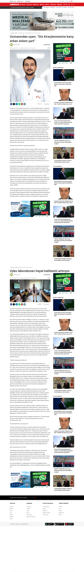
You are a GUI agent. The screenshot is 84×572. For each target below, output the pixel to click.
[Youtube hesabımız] (71, 1)
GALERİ (13, 1)
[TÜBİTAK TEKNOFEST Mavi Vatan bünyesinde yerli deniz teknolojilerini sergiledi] (63, 133)
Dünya (42, 4)
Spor (48, 4)
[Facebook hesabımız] (28, 497)
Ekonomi (30, 4)
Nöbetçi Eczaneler (46, 512)
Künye (28, 510)
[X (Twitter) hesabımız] (67, 1)
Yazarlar (28, 508)
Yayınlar (44, 508)
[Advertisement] (79, 29)
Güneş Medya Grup (24, 524)
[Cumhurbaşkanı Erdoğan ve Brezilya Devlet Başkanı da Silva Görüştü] (63, 153)
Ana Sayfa (29, 506)
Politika (37, 4)
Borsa (28, 512)
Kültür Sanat (61, 512)
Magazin (54, 4)
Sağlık (60, 4)
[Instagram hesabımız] (69, 1)
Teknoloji (65, 4)
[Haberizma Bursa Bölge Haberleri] (14, 5)
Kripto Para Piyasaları (31, 516)
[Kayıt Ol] (69, 4)
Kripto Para (45, 510)
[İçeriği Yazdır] (24, 104)
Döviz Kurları (29, 514)
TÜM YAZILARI (47, 44)
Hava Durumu (45, 514)
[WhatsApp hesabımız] (73, 1)
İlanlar (11, 510)
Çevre (60, 508)
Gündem (24, 4)
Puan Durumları (46, 506)
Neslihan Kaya (17, 44)
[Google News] (46, 104)
